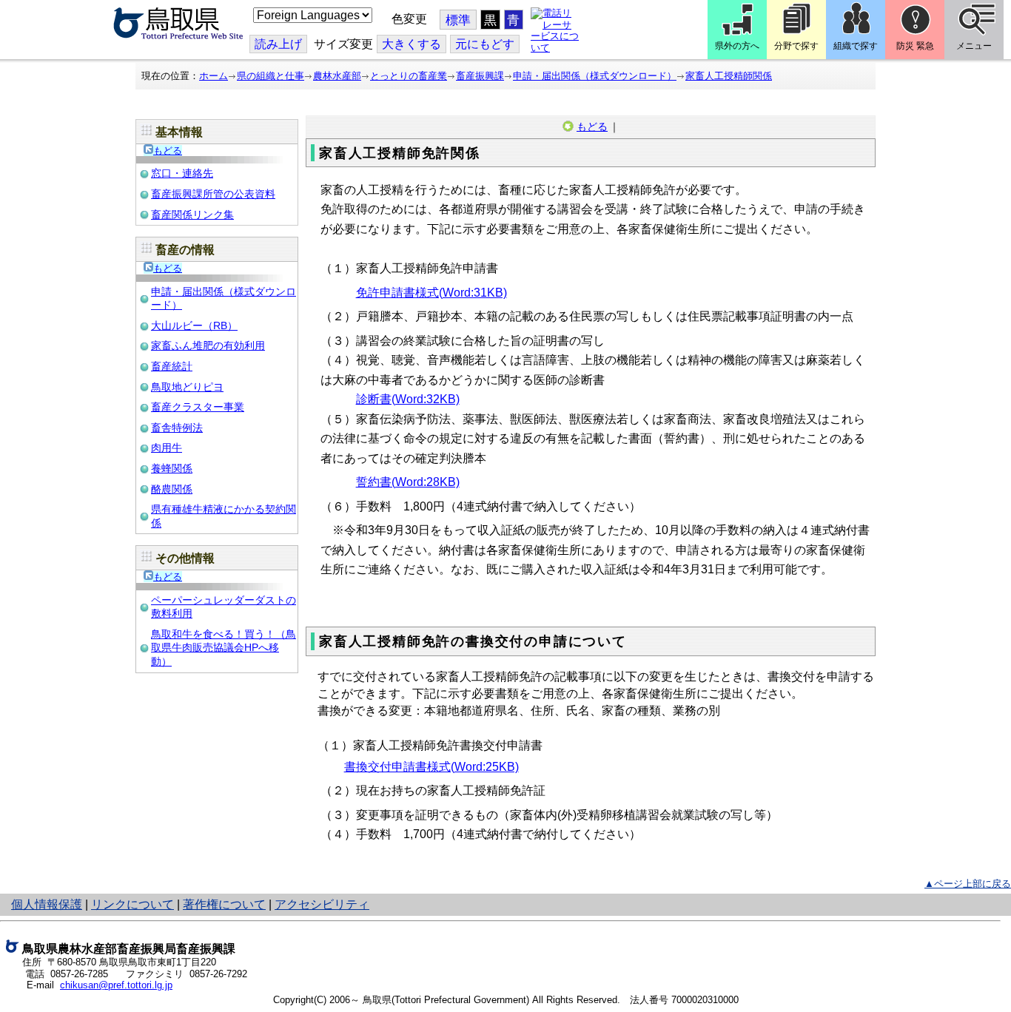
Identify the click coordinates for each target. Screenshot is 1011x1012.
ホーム (213, 75)
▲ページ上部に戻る (967, 883)
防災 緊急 (915, 46)
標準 (458, 20)
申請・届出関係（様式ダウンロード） (594, 75)
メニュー (974, 46)
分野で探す (796, 46)
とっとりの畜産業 (408, 75)
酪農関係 (171, 489)
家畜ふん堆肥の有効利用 (208, 345)
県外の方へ (737, 46)
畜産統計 (171, 366)
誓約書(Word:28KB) (408, 482)
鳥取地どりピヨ (187, 387)
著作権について (224, 904)
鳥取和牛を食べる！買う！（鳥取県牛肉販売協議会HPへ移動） (223, 647)
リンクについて (132, 904)
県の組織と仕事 (270, 75)
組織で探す (855, 46)
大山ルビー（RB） (194, 325)
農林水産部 (337, 75)
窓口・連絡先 (182, 173)
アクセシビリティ (322, 904)
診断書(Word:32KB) (408, 399)
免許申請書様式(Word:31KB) (431, 292)
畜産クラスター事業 (197, 407)
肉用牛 (166, 447)
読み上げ (278, 44)
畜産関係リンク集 (192, 214)
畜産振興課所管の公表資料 (213, 194)
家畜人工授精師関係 (728, 75)
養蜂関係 (171, 468)
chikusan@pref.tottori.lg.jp (116, 985)
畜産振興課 (480, 75)
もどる (167, 150)
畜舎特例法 (177, 428)
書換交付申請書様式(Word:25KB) (431, 766)
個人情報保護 (46, 904)
